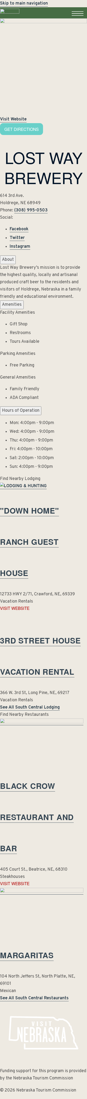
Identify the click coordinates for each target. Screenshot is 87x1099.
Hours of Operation (20, 410)
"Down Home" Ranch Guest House (29, 541)
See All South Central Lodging (30, 707)
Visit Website (13, 119)
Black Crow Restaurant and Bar (37, 817)
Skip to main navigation (24, 3)
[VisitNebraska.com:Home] (9, 18)
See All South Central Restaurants (34, 998)
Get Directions (21, 129)
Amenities (12, 304)
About (8, 259)
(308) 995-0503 (31, 210)
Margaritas (27, 955)
